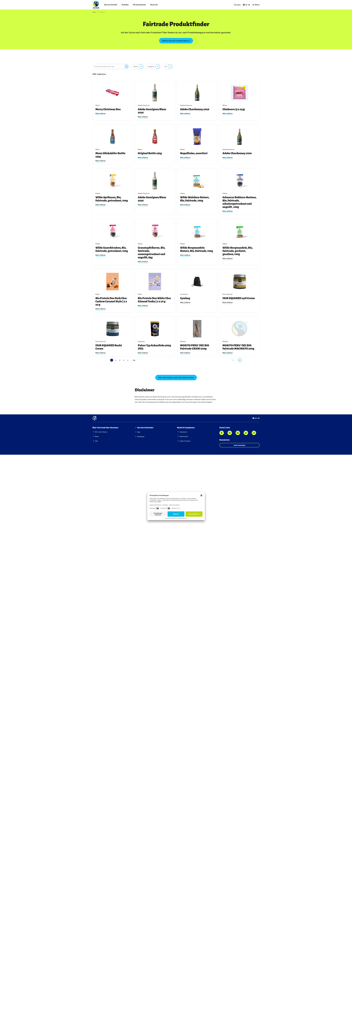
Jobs (96, 441)
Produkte (125, 5)
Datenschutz (184, 436)
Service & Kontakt (145, 427)
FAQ (138, 432)
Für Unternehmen (139, 5)
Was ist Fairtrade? (110, 5)
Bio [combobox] (166, 66)
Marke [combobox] (135, 66)
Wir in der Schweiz (101, 432)
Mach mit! (154, 5)
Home (94, 12)
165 (134, 360)
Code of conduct (185, 441)
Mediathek (140, 436)
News (97, 436)
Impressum (183, 432)
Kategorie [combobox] (151, 66)
